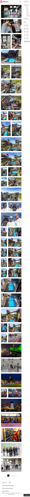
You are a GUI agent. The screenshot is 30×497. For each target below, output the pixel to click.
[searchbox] (26, 5)
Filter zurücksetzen (27, 41)
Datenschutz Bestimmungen (8, 485)
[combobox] (26, 5)
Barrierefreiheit (5, 491)
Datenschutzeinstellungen (7, 488)
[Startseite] (4, 2)
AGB (10, 482)
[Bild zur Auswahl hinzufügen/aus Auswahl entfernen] (19, 6)
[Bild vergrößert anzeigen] (2, 6)
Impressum (4, 482)
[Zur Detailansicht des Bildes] (11, 11)
